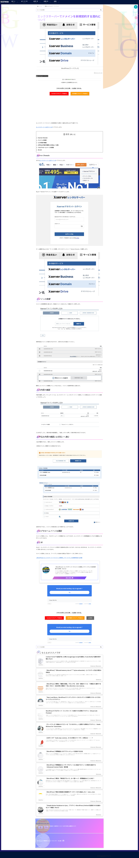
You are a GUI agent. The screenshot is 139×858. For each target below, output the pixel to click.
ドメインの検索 (42, 140)
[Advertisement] (69, 110)
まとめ (40, 150)
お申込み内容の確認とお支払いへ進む (48, 145)
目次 (67, 134)
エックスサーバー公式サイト (43, 127)
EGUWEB (5, 2)
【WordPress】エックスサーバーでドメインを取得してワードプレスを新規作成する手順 (59, 558)
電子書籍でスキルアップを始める (80, 93)
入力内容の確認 (42, 142)
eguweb (80, 603)
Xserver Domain (43, 138)
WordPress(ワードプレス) (43, 76)
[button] (100, 10)
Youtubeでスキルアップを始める (59, 93)
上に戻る (90, 618)
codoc (90, 603)
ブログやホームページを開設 (46, 147)
